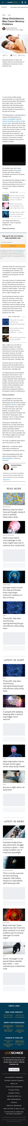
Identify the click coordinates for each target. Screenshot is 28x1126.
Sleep (9, 15)
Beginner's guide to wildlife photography (19, 1041)
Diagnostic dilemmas (8, 1017)
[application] (14, 153)
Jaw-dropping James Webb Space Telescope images (8, 1026)
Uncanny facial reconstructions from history (19, 1031)
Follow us (14, 55)
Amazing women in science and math (19, 1026)
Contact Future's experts (14, 1080)
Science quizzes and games (8, 1041)
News (21, 29)
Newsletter (22, 55)
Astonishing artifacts (19, 1017)
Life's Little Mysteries (8, 1015)
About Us (14, 1083)
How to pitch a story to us (14, 1108)
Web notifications (14, 1099)
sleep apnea (17, 170)
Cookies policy (14, 1093)
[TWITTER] (12, 469)
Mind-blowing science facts (19, 1044)
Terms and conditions (14, 1087)
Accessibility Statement (14, 1077)
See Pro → (16, 2)
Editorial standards (14, 1105)
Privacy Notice (20, 251)
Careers (14, 1102)
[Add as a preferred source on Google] (14, 1069)
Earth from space (20, 1015)
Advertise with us (14, 1096)
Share (6, 55)
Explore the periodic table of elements (8, 1030)
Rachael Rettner (12, 28)
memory (13, 404)
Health (3, 15)
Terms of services (19, 250)
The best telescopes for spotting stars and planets (8, 1045)
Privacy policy (14, 1090)
